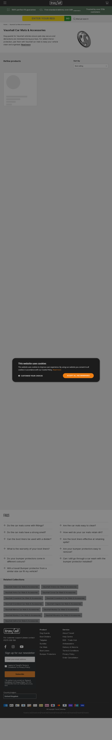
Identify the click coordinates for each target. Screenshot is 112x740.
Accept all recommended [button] (78, 376)
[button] (30, 375)
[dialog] (56, 370)
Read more (57, 370)
